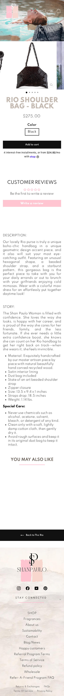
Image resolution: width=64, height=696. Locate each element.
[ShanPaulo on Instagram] (19, 588)
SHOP (32, 613)
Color (31, 124)
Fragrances (32, 619)
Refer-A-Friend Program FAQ (32, 677)
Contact (32, 636)
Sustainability (32, 630)
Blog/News (32, 642)
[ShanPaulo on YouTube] (36, 588)
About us (31, 624)
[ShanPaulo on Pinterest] (45, 588)
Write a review (32, 203)
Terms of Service (32, 660)
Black (32, 131)
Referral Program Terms (32, 654)
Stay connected (31, 598)
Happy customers (32, 648)
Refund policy (32, 665)
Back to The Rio (34, 535)
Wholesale (32, 671)
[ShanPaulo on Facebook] (28, 588)
